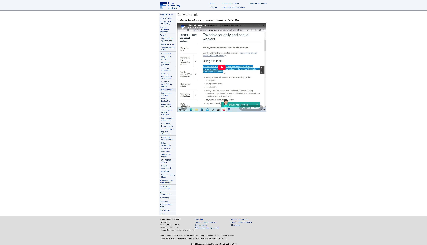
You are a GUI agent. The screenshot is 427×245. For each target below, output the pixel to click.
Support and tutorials (258, 3)
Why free (213, 7)
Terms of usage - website (205, 222)
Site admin (235, 225)
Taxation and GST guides (241, 222)
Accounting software (230, 3)
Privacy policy (201, 225)
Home (212, 3)
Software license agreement (207, 228)
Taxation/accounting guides (233, 7)
